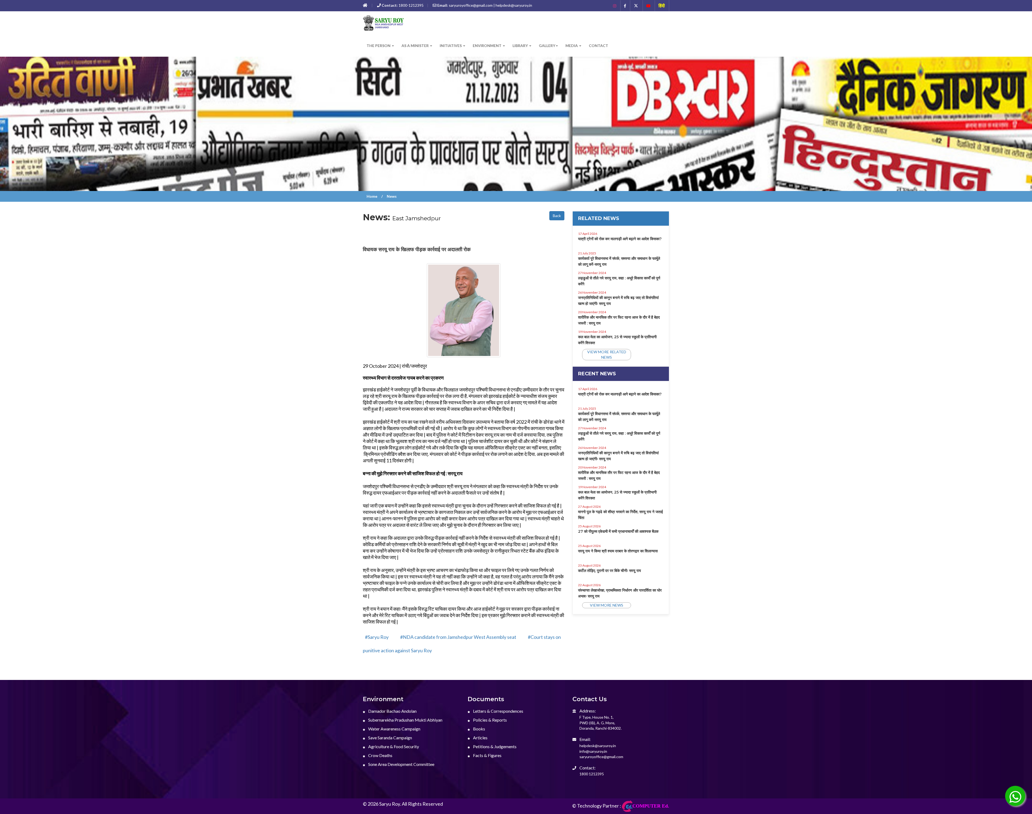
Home (372, 196)
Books (478, 728)
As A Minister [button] (415, 45)
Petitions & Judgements (494, 746)
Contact (598, 45)
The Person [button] (379, 45)
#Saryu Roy (377, 637)
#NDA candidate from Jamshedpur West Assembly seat (458, 637)
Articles (480, 737)
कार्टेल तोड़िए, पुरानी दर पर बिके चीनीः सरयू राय (609, 570)
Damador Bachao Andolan (392, 711)
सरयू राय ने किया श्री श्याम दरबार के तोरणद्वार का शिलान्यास (618, 551)
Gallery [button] (547, 45)
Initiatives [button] (451, 45)
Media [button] (572, 45)
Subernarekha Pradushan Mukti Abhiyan (404, 719)
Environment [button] (487, 45)
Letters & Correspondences (497, 711)
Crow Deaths (379, 755)
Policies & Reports (489, 719)
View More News (606, 605)
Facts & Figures (486, 755)
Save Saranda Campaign (389, 737)
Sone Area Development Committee (400, 764)
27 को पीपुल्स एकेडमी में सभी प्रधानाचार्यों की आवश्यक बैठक (618, 531)
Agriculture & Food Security (393, 746)
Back (557, 215)
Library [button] (521, 45)
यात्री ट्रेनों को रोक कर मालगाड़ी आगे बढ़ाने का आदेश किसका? (620, 238)
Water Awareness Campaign (393, 728)
